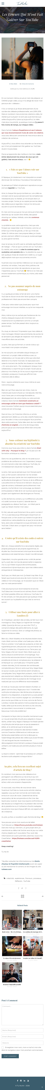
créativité (10, 878)
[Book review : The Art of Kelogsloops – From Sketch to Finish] (12, 920)
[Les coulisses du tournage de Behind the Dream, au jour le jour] (33, 920)
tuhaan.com (7, 869)
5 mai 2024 (13, 84)
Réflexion (18, 881)
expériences (19, 878)
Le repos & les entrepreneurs (12, 958)
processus (37, 878)
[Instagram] (21, 1080)
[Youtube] (27, 1080)
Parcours (28, 878)
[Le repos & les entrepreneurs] (12, 946)
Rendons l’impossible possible (12, 984)
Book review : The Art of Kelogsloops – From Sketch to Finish (20, 932)
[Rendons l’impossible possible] (12, 972)
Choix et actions (28, 84)
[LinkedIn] (24, 1080)
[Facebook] (17, 1080)
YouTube (26, 881)
